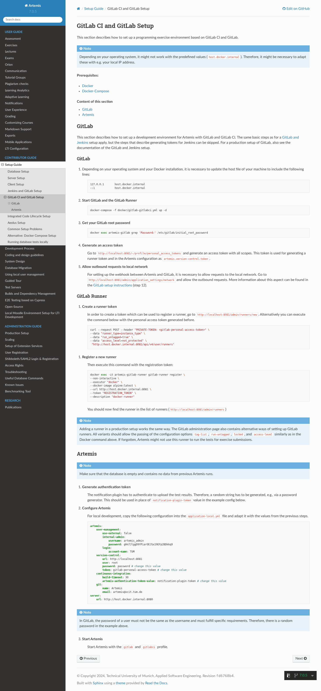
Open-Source (14, 306)
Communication (16, 71)
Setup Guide (13, 164)
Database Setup (18, 171)
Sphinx (98, 683)
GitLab (15, 203)
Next (299, 658)
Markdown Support (18, 129)
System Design (15, 261)
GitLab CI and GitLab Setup (26, 197)
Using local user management (24, 274)
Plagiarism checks (16, 84)
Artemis (34, 5)
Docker (87, 86)
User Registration (16, 352)
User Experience (16, 109)
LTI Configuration (16, 148)
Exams (9, 58)
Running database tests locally (28, 242)
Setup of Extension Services (23, 346)
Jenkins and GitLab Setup (25, 191)
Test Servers (13, 287)
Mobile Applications (18, 142)
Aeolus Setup (16, 222)
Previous (90, 658)
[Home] (78, 8)
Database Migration (18, 268)
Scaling (9, 339)
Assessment (13, 38)
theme (120, 683)
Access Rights (14, 365)
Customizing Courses (19, 122)
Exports (10, 135)
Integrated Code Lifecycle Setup (29, 216)
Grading (10, 116)
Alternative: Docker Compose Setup (32, 235)
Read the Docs (156, 683)
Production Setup (17, 333)
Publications (13, 407)
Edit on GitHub (298, 8)
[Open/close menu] (2, 165)
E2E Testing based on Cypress (25, 300)
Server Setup (16, 178)
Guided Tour (13, 280)
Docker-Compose (95, 91)
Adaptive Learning (17, 97)
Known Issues (14, 385)
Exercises (11, 45)
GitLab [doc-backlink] (85, 126)
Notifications (14, 103)
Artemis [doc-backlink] (87, 453)
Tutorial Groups (15, 77)
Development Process (19, 248)
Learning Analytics (17, 90)
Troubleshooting (16, 372)
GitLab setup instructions (112, 285)
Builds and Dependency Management (30, 293)
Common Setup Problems (25, 229)
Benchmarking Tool (18, 391)
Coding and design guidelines (24, 255)
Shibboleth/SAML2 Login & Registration (32, 359)
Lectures (10, 51)
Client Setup (16, 184)
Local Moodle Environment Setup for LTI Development (32, 315)
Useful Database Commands (24, 378)
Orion (9, 64)
